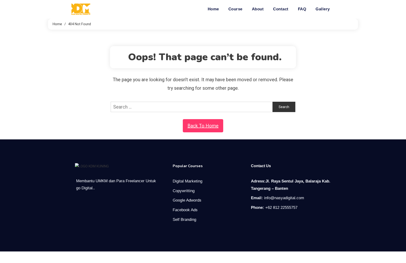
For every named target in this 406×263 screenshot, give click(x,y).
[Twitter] (263, 221)
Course (235, 9)
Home (213, 9)
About (258, 9)
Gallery (323, 9)
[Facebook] (253, 221)
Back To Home (203, 126)
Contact (281, 9)
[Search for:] (192, 106)
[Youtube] (273, 221)
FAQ (302, 9)
